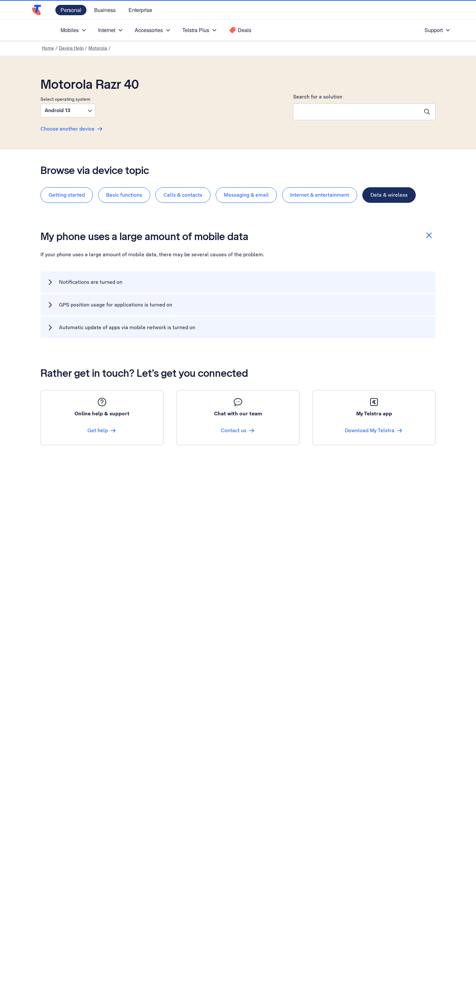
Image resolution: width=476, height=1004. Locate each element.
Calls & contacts (183, 194)
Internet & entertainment (319, 194)
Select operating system (65, 99)
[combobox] (356, 112)
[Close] (429, 235)
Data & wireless (389, 194)
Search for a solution (317, 96)
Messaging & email (246, 194)
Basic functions (124, 194)
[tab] (66, 195)
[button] (68, 110)
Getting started (67, 194)
